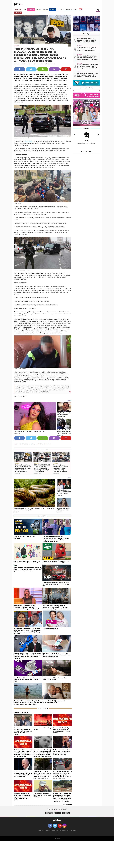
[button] (16, 459)
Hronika (45, 9)
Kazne (17, 444)
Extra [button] (75, 9)
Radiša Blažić (25, 444)
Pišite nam (73, 830)
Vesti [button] (24, 9)
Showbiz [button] (38, 9)
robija (47, 444)
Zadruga (31, 9)
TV (57, 9)
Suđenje (33, 444)
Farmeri (52, 9)
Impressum (55, 830)
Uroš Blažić (28, 141)
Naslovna (18, 9)
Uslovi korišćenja (64, 830)
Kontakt (40, 830)
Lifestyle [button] (69, 9)
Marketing (47, 830)
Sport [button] (62, 9)
